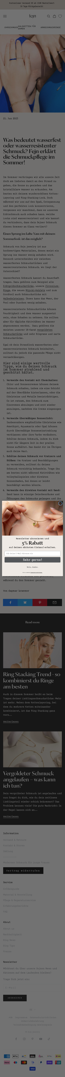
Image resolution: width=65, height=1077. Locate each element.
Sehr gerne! (32, 560)
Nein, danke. (32, 567)
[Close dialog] (60, 503)
